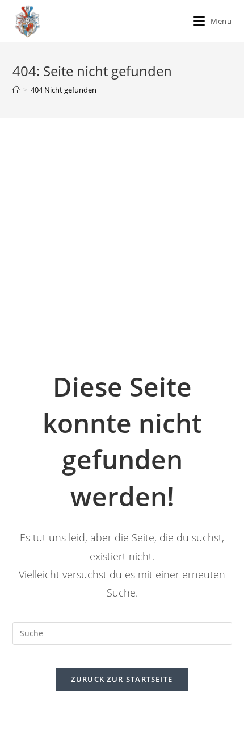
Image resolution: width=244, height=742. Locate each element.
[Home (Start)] (16, 90)
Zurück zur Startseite (122, 679)
